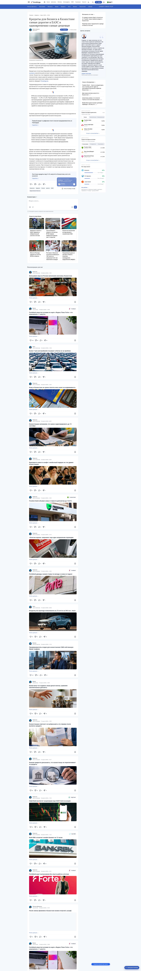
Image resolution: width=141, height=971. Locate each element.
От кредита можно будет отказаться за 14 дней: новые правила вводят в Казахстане (92, 19)
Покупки (36, 11)
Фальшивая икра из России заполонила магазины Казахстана (50, 276)
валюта (48, 188)
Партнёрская (101, 144)
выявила (32, 73)
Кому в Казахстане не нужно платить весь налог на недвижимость (52, 387)
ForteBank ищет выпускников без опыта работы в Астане (49, 874)
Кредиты (63, 6)
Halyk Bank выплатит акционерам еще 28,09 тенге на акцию (50, 801)
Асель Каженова (36, 273)
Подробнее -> (35, 125)
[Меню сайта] (28, 2)
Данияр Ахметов (36, 644)
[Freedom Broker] (110, 2)
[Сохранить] (75, 301)
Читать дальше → (33, 298)
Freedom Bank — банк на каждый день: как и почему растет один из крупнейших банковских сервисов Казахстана (93, 87)
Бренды (29, 11)
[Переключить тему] (88, 2)
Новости (84, 2)
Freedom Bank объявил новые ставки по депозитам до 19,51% (50, 501)
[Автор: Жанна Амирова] (30, 384)
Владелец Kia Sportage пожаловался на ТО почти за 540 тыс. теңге (52, 611)
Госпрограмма (85, 144)
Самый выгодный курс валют (100, 964)
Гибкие (85, 117)
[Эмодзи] (72, 207)
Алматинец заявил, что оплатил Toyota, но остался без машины (92, 98)
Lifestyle (90, 6)
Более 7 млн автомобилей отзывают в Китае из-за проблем (50, 351)
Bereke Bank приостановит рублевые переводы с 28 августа (92, 103)
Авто (69, 6)
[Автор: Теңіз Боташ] (30, 309)
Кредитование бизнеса (35, 190)
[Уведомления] (103, 2)
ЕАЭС (52, 188)
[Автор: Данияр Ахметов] (30, 643)
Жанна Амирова (36, 29)
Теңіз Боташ (35, 309)
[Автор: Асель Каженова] (30, 272)
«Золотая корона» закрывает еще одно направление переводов (51, 537)
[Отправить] (75, 207)
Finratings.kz (44, 81)
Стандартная (93, 144)
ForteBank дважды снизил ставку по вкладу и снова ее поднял (50, 574)
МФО (72, 2)
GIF (33, 207)
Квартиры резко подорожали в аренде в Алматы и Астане (92, 24)
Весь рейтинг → (85, 187)
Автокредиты (66, 2)
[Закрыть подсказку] (75, 178)
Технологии (82, 6)
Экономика (42, 6)
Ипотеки (60, 2)
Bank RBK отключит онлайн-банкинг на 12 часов (45, 837)
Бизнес (75, 6)
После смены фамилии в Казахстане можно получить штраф (50, 911)
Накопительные (93, 117)
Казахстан (32, 188)
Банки (48, 2)
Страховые (78, 2)
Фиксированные (100, 117)
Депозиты (53, 2)
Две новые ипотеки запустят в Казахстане (90, 94)
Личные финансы (32, 6)
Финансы (50, 6)
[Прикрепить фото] (30, 207)
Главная (31, 15)
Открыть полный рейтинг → (93, 133)
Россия (43, 188)
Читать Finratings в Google (69, 188)
